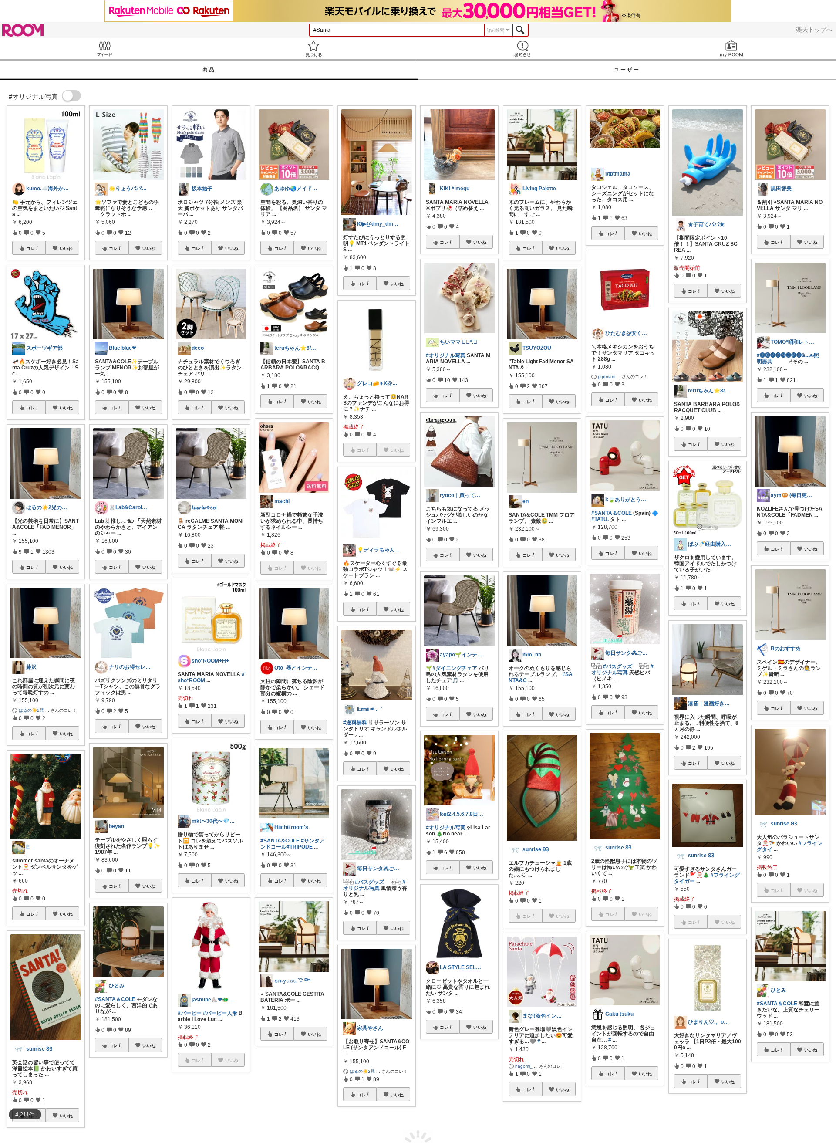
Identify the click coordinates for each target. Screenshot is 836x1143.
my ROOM (731, 48)
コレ (30, 248)
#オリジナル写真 (374, 885)
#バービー (190, 1013)
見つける (313, 48)
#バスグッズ (369, 882)
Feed (104, 48)
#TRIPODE (300, 847)
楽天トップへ (814, 29)
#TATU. (600, 519)
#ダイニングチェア (454, 668)
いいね (66, 248)
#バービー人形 (220, 1013)
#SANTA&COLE (280, 841)
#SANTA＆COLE (115, 999)
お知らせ (522, 48)
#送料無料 (355, 723)
